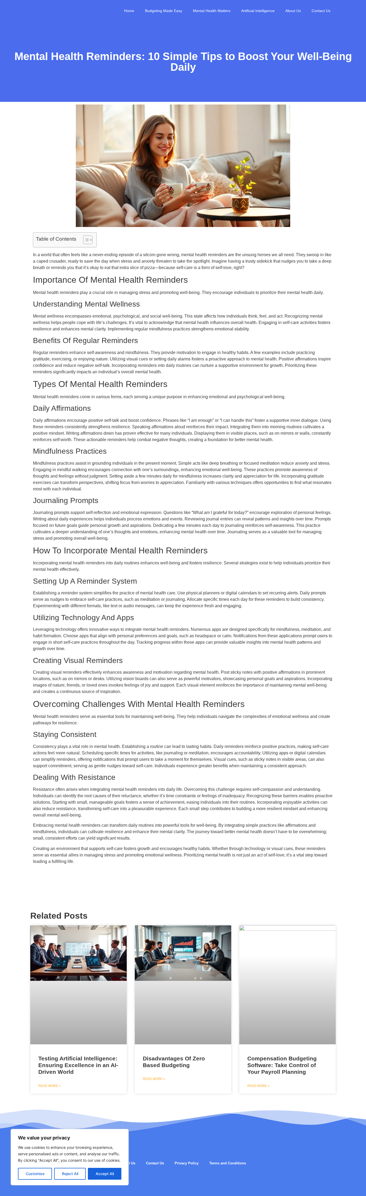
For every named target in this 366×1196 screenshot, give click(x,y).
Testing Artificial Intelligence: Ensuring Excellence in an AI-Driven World (78, 1065)
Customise (35, 1173)
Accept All (105, 1173)
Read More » (49, 1086)
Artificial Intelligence (258, 11)
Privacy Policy (187, 1163)
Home (129, 11)
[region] (70, 1157)
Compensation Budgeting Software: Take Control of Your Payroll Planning (282, 1065)
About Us (293, 11)
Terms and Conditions (227, 1163)
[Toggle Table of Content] (85, 239)
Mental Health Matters (211, 11)
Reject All (70, 1173)
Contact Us (321, 11)
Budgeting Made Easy (163, 11)
